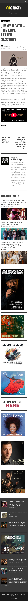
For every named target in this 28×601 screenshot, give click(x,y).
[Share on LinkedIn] (20, 48)
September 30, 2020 (5, 48)
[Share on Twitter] (20, 46)
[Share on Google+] (23, 46)
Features (4, 21)
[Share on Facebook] (18, 46)
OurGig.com (14, 595)
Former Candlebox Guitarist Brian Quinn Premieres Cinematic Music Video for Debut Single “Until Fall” (17, 523)
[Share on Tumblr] (18, 48)
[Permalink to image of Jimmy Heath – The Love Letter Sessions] (14, 58)
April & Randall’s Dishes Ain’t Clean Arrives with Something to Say (17, 560)
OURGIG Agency (7, 46)
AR (1, 585)
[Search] (3, 1)
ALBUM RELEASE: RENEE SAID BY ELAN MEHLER (18, 513)
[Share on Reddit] (26, 48)
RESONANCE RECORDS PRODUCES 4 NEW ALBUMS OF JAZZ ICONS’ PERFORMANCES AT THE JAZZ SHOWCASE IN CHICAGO (13, 202)
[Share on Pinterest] (26, 46)
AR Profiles (5, 226)
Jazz (8, 21)
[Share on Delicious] (23, 48)
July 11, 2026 (9, 249)
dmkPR (4, 249)
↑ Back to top (14, 598)
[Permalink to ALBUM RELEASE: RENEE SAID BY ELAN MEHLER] (4, 515)
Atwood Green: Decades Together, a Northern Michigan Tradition (11, 223)
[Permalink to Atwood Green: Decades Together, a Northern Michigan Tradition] (14, 234)
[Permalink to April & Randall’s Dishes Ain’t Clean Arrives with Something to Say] (4, 561)
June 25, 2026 (15, 527)
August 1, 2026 (6, 585)
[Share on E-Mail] (26, 49)
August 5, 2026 (12, 226)
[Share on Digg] (23, 49)
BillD (4, 206)
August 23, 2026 (9, 206)
